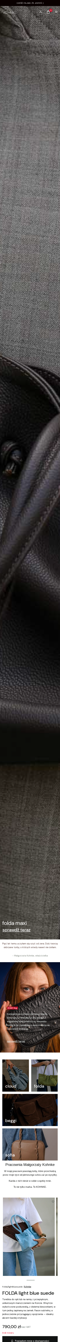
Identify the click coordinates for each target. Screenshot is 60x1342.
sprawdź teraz (16, 930)
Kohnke (27, 1286)
